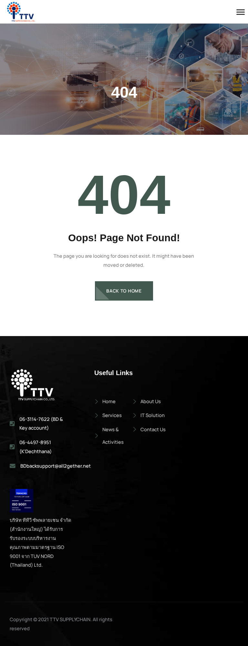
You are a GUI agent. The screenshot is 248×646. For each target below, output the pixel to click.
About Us (150, 401)
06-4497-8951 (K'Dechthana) (35, 446)
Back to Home (123, 291)
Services (112, 415)
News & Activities (113, 435)
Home (109, 401)
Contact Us (153, 429)
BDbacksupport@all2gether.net (55, 465)
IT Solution (152, 415)
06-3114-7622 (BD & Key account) (41, 423)
